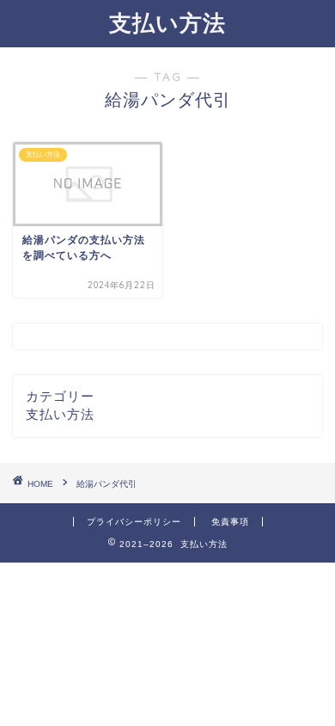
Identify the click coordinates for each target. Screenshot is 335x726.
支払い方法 (167, 22)
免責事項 (230, 521)
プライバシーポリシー (134, 521)
